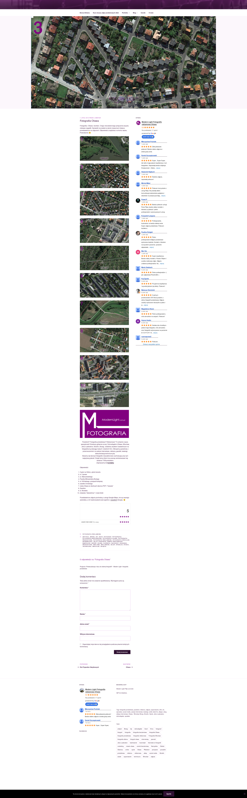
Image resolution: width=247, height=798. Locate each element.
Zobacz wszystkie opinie (151, 344)
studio (126, 544)
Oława (100, 543)
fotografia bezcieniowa (92, 538)
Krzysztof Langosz (148, 216)
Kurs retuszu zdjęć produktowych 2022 (106, 13)
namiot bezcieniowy (115, 541)
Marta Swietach (146, 267)
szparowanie (127, 757)
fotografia (117, 537)
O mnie (151, 13)
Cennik (143, 13)
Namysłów (87, 543)
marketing (121, 746)
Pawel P (144, 199)
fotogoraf (158, 729)
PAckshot (115, 543)
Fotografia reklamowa (92, 534)
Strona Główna (85, 13)
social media (153, 753)
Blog (134, 13)
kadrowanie (133, 743)
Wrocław (96, 546)
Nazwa (83, 614)
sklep (113, 544)
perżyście (155, 750)
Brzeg (92, 537)
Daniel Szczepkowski (149, 155)
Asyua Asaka (146, 320)
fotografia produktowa (124, 736)
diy (97, 537)
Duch (101, 537)
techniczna (87, 546)
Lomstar (97, 118)
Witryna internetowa (87, 634)
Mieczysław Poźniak (148, 141)
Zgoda (168, 794)
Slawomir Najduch (148, 172)
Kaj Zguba (145, 278)
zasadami (114, 500)
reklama (96, 544)
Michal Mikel (145, 183)
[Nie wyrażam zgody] (245, 794)
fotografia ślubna (123, 739)
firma (151, 729)
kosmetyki (143, 743)
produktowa (87, 544)
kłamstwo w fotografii (154, 743)
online (127, 750)
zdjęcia (103, 546)
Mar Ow (144, 251)
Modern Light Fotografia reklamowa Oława (152, 123)
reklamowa (105, 544)
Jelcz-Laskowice (99, 541)
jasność (153, 739)
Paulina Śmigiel (147, 232)
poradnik (123, 543)
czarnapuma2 (146, 336)
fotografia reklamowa (102, 540)
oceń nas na (147, 137)
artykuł (86, 537)
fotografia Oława (110, 538)
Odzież (94, 543)
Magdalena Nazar (147, 309)
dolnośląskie (138, 729)
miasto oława (130, 746)
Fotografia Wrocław (121, 540)
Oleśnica (106, 543)
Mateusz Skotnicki (148, 290)
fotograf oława (134, 739)
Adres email (85, 624)
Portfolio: (125, 13)
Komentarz (84, 588)
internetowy (87, 541)
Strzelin (119, 544)
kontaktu (110, 463)
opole (133, 750)
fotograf (107, 537)
